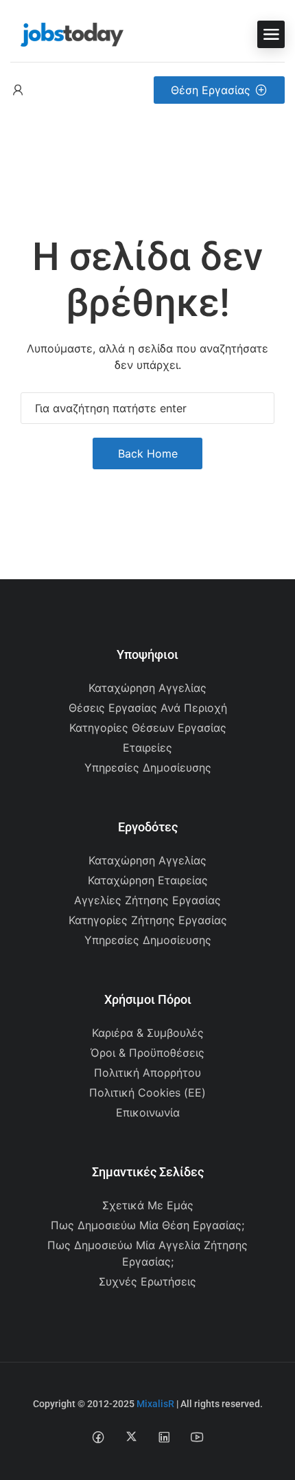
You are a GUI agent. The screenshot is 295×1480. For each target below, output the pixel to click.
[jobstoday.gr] (66, 33)
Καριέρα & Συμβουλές (148, 1033)
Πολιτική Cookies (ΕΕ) (147, 1092)
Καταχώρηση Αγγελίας (147, 688)
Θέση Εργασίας (210, 90)
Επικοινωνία (148, 1112)
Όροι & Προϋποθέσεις (147, 1052)
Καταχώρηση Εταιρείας (148, 880)
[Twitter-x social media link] (131, 1436)
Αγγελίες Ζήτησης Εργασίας (147, 900)
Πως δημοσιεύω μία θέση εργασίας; (147, 1225)
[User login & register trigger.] (17, 90)
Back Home (148, 453)
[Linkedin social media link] (164, 1436)
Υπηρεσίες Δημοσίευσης (147, 767)
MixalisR (155, 1403)
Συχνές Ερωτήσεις (147, 1281)
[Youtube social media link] (197, 1436)
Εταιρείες (147, 747)
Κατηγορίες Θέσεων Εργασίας (147, 728)
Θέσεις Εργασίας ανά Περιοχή (148, 708)
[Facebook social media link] (98, 1436)
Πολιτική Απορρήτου (147, 1072)
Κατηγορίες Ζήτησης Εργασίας (148, 920)
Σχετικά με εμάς (147, 1205)
